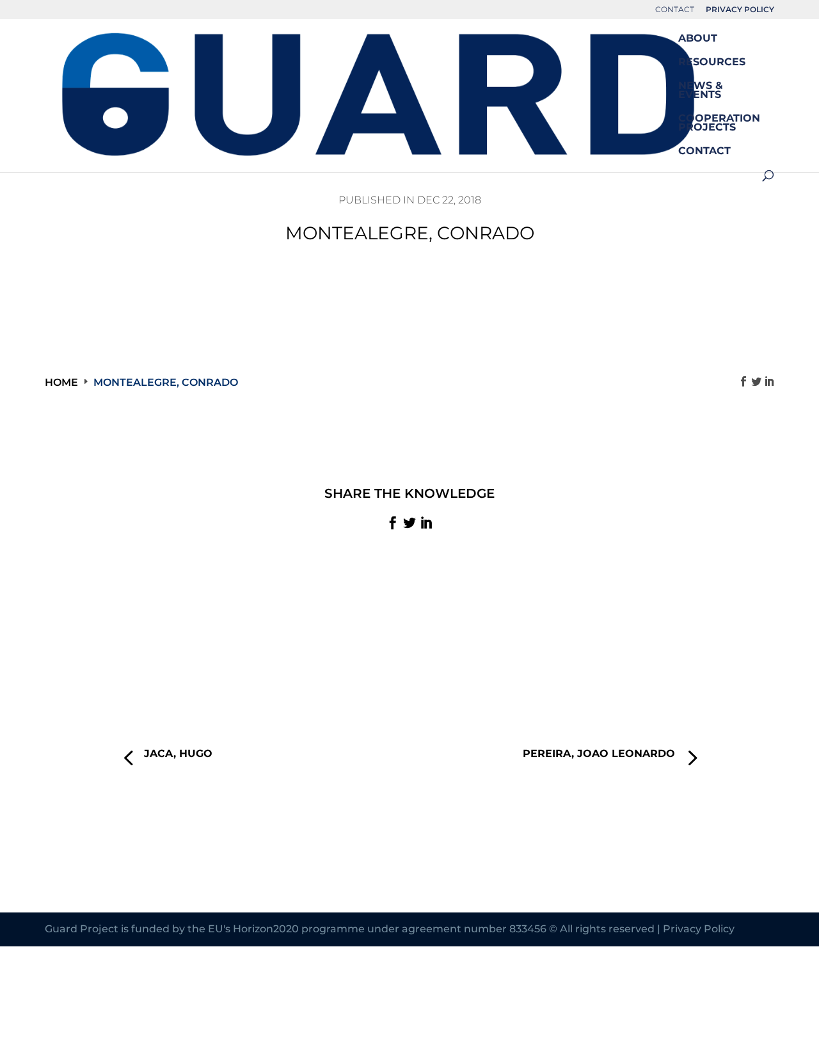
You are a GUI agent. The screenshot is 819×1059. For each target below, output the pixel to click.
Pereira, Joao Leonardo (599, 753)
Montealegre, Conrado (165, 382)
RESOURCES (711, 63)
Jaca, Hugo (178, 753)
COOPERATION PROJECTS (719, 123)
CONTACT (674, 10)
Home (61, 382)
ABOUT (697, 39)
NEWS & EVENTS (700, 90)
